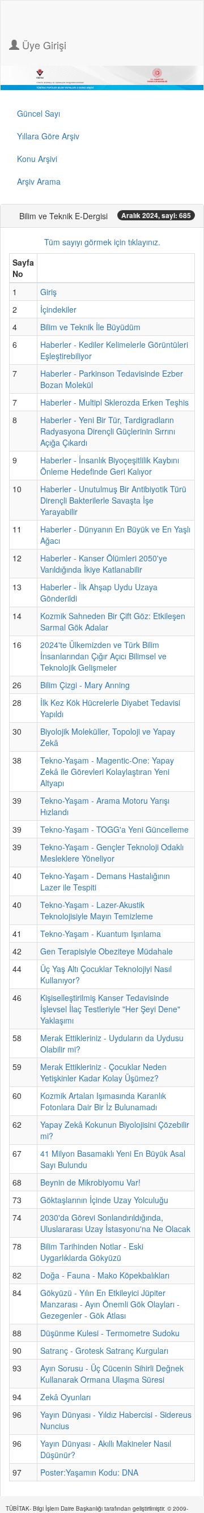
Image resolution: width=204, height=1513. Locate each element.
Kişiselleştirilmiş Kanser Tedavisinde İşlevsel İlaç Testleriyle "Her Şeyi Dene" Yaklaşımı (110, 1009)
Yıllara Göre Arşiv (48, 136)
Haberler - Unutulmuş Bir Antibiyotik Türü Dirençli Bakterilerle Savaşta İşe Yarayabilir (113, 500)
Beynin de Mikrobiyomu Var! (90, 1182)
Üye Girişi (42, 44)
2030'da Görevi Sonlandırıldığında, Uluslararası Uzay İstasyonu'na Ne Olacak (115, 1223)
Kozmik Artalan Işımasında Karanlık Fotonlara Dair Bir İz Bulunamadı (103, 1101)
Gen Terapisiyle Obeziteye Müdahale (106, 951)
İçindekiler (58, 309)
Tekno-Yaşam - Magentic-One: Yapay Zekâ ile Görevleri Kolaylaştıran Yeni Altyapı (107, 772)
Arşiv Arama (39, 181)
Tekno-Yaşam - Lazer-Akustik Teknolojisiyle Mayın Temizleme (96, 910)
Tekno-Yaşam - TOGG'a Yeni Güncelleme (114, 829)
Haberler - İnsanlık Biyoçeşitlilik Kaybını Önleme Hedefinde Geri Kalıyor (109, 465)
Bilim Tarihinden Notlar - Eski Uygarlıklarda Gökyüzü (91, 1252)
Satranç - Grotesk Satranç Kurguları (104, 1350)
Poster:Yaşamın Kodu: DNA (89, 1472)
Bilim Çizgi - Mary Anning (85, 685)
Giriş (48, 291)
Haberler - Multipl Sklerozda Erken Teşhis (114, 402)
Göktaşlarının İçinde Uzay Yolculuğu (104, 1199)
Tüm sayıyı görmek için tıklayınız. (102, 242)
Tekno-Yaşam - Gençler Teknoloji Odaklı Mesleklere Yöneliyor (112, 852)
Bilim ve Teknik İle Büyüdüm (90, 327)
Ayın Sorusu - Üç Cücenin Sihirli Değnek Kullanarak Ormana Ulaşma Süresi (112, 1373)
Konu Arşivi (37, 158)
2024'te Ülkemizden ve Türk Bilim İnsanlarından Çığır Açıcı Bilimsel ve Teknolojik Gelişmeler (103, 656)
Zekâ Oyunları (65, 1397)
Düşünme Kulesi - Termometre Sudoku (110, 1333)
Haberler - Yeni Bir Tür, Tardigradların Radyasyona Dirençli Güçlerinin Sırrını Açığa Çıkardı (107, 431)
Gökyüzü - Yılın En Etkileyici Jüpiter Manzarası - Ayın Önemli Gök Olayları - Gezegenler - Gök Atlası (110, 1304)
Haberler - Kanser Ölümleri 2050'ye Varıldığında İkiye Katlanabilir (103, 563)
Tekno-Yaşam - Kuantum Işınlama (100, 933)
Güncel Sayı (38, 113)
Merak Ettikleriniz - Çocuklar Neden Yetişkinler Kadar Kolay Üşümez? (103, 1072)
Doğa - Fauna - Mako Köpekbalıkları (104, 1275)
